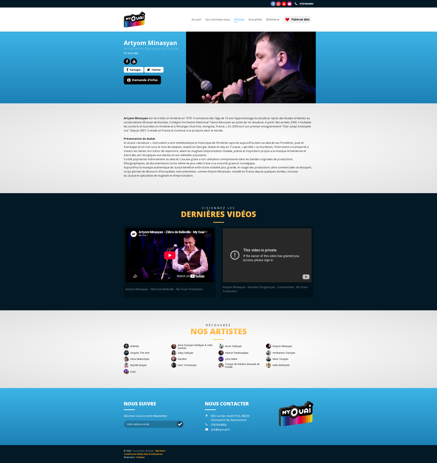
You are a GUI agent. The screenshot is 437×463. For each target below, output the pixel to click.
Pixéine (141, 457)
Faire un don (300, 19)
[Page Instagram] (278, 3)
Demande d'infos (145, 80)
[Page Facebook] (273, 3)
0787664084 (306, 3)
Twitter (156, 69)
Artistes (239, 19)
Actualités (255, 19)
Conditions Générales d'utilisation (143, 453)
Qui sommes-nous (217, 19)
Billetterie (272, 19)
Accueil (196, 19)
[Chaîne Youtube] (284, 3)
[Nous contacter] (289, 3)
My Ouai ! (161, 450)
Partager (135, 69)
